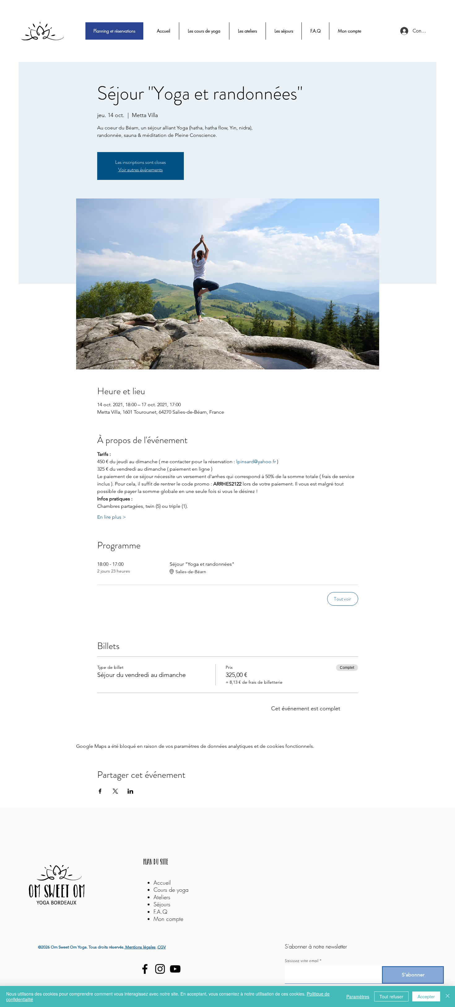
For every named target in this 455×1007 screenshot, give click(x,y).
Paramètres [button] (357, 996)
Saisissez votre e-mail (301, 961)
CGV (162, 947)
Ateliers (163, 897)
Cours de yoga (171, 889)
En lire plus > (111, 517)
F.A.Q (160, 911)
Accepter (426, 996)
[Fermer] (447, 996)
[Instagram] (160, 968)
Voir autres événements (140, 169)
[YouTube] (175, 968)
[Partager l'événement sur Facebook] (100, 791)
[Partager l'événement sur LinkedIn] (130, 791)
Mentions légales (140, 947)
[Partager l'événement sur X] (115, 791)
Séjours (162, 904)
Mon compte (168, 918)
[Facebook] (144, 968)
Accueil (162, 882)
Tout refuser (391, 996)
